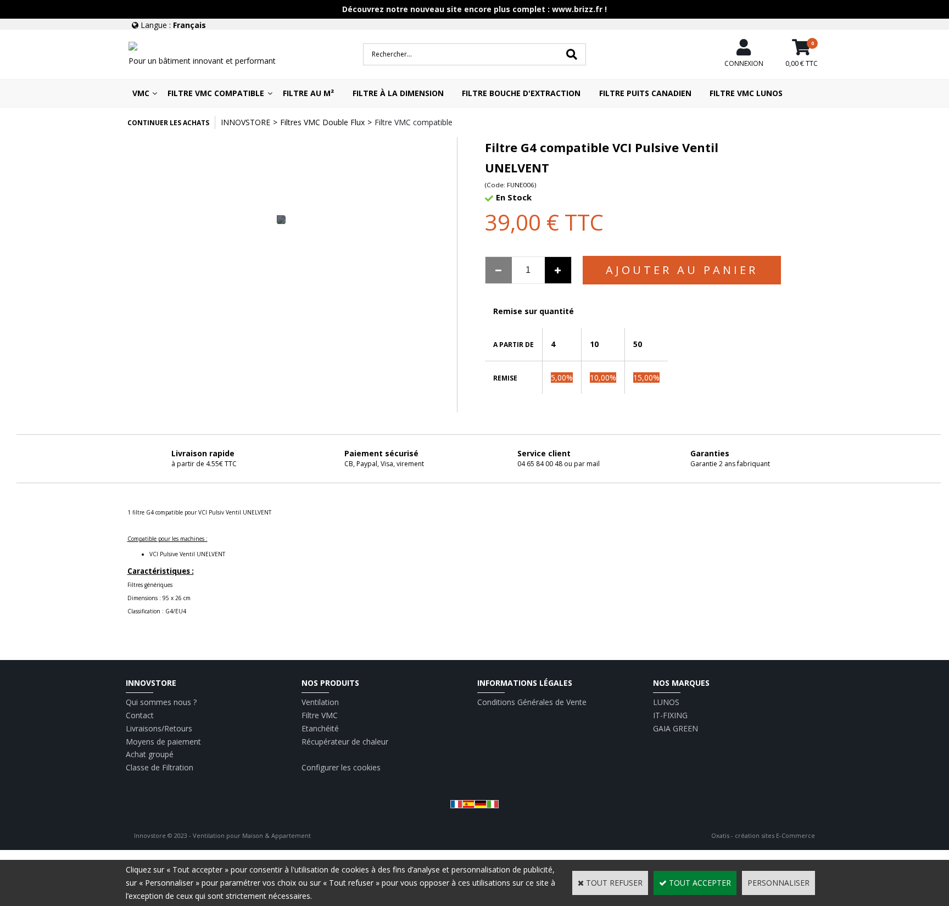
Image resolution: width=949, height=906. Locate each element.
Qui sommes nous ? (161, 702)
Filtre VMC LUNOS (746, 93)
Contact (140, 715)
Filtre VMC (320, 715)
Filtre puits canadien (645, 93)
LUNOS (666, 702)
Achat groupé (150, 754)
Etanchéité (320, 728)
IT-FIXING (670, 715)
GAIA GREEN (675, 728)
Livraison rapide (203, 453)
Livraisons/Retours (159, 728)
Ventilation (320, 702)
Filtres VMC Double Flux (322, 122)
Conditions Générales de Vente (532, 702)
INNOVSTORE (245, 122)
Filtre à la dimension (398, 93)
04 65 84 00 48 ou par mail (558, 463)
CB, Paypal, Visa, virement (384, 463)
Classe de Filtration (159, 767)
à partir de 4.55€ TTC (204, 463)
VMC (140, 93)
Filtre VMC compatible (216, 93)
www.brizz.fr (577, 9)
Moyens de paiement (163, 741)
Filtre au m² (308, 93)
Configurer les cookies (341, 767)
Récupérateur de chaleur (345, 741)
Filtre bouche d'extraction (521, 93)
